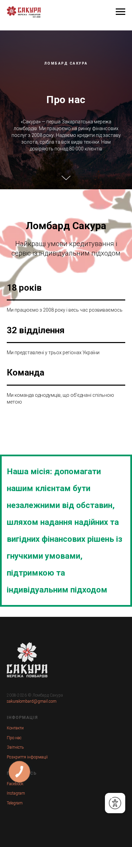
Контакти (15, 823)
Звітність (15, 842)
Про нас (14, 833)
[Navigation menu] (120, 11)
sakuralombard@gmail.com (32, 796)
